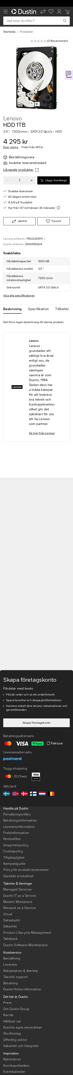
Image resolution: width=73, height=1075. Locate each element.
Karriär (8, 1015)
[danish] (24, 794)
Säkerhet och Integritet (21, 1046)
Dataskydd (11, 920)
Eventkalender (14, 1072)
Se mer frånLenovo (42, 433)
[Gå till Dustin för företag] (24, 11)
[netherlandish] (42, 794)
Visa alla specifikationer (19, 295)
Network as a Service (19, 908)
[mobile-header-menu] (5, 11)
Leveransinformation (19, 827)
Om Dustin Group (16, 1009)
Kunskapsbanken (16, 1065)
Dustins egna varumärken (22, 1027)
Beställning (11, 958)
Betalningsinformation (20, 820)
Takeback (10, 939)
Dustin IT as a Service (19, 896)
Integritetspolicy (15, 845)
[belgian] (51, 794)
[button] (43, 11)
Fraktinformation (16, 833)
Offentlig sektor (15, 1040)
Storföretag (12, 1033)
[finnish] (33, 794)
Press (7, 1003)
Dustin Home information (22, 989)
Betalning (10, 983)
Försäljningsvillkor (17, 814)
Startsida (9, 31)
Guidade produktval (18, 876)
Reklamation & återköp (20, 971)
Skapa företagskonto (37, 723)
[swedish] (6, 794)
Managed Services (17, 889)
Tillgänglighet (14, 857)
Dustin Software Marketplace (25, 945)
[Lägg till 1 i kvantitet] (32, 180)
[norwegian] (15, 794)
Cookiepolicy (13, 851)
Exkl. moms (10, 147)
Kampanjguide (14, 864)
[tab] (14, 309)
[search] (65, 21)
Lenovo (12, 118)
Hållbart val (12, 1021)
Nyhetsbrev (12, 1059)
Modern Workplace (17, 902)
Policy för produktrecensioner (26, 870)
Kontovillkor (12, 839)
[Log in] (59, 11)
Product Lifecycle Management (27, 933)
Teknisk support (15, 977)
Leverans (10, 964)
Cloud (7, 914)
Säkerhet (10, 926)
